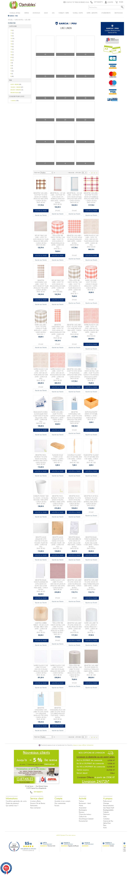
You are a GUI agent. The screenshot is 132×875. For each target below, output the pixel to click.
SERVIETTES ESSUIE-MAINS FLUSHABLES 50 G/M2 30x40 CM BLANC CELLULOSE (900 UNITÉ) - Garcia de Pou (41, 585)
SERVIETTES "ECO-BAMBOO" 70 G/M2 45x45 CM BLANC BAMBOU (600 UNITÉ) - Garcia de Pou (74, 500)
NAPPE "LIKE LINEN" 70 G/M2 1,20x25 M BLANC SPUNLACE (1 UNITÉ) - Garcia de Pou (91, 627)
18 (12, 52)
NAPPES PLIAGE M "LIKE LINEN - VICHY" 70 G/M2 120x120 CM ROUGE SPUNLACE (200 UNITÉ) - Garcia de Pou (57, 374)
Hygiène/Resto (106, 13)
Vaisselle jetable (14, 13)
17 (12, 49)
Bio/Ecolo (36, 13)
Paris (104, 825)
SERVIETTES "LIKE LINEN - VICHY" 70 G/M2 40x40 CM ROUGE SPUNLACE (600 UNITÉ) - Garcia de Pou (74, 240)
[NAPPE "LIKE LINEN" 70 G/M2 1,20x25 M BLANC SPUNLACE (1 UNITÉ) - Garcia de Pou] (91, 614)
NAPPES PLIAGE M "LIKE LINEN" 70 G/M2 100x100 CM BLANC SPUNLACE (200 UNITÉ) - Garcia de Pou (57, 670)
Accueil (10, 19)
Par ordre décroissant (54, 172)
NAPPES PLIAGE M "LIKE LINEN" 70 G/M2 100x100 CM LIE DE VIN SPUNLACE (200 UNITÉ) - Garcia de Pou (57, 584)
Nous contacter (35, 808)
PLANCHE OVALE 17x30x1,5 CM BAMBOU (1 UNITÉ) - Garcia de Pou (57, 458)
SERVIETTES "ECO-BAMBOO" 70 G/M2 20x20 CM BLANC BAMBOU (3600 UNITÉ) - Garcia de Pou (57, 500)
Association (82, 808)
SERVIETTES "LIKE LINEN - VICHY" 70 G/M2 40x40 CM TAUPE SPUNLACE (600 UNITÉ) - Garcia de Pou (74, 329)
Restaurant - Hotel (85, 803)
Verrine (26, 13)
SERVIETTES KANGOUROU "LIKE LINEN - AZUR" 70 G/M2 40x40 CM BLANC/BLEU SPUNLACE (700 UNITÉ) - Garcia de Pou (74, 417)
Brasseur (81, 812)
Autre (105, 827)
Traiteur (81, 801)
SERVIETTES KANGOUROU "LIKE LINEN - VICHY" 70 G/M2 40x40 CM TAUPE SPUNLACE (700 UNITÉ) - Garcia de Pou (40, 286)
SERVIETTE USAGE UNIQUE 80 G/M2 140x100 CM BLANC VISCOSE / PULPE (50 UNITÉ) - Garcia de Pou (40, 542)
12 (12, 35)
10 (12, 30)
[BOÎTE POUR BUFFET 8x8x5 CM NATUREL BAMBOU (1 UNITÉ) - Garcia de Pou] (91, 403)
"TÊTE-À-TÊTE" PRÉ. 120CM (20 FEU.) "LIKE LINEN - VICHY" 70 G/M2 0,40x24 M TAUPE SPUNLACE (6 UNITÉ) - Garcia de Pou (74, 287)
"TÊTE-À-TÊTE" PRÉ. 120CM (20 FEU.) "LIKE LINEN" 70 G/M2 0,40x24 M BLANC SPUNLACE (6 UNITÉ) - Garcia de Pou (57, 628)
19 (12, 54)
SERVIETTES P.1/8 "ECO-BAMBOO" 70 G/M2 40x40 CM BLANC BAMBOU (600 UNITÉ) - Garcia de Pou (91, 500)
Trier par (37, 172)
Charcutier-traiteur (85, 814)
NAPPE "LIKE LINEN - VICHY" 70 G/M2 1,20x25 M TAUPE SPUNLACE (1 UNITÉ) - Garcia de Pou (41, 329)
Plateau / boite (78, 13)
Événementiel (83, 821)
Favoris (57, 805)
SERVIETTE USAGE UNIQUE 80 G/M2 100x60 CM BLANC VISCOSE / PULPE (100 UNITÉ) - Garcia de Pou (58, 542)
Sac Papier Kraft (108, 808)
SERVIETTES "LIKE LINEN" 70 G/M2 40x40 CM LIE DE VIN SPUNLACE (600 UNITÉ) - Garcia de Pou (74, 584)
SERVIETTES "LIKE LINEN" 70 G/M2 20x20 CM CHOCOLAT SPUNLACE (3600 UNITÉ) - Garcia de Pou (91, 670)
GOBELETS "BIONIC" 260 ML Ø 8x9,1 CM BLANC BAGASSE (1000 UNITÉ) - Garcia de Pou (40, 499)
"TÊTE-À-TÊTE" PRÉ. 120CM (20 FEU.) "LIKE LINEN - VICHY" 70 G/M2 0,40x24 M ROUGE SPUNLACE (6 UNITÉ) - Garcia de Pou (57, 242)
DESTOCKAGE (119, 13)
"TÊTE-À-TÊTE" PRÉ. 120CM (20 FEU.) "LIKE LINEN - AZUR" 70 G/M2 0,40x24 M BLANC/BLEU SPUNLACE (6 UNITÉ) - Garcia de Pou (91, 374)
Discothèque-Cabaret (86, 819)
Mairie (81, 805)
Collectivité (82, 816)
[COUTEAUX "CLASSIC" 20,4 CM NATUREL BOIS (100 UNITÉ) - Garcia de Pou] (74, 446)
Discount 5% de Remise (37, 803)
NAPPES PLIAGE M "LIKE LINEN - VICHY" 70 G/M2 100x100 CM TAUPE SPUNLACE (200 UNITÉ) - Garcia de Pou (41, 374)
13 (12, 38)
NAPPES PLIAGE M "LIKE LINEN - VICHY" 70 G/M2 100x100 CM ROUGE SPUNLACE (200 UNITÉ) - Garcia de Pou (91, 330)
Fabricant (106, 814)
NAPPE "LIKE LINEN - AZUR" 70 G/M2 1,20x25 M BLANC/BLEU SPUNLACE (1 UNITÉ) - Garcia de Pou (57, 416)
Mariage (106, 803)
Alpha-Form (107, 823)
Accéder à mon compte (62, 801)
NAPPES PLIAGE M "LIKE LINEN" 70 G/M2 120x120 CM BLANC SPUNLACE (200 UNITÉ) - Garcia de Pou (41, 670)
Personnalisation (108, 805)
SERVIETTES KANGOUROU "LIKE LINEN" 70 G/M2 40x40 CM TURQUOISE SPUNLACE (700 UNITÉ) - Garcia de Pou (40, 713)
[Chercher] (122, 7)
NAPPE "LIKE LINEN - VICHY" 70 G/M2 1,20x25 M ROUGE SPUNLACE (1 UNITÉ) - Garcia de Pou (91, 285)
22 (12, 60)
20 (12, 57)
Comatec (106, 819)
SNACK (46, 13)
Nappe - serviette (92, 13)
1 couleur (15, 100)
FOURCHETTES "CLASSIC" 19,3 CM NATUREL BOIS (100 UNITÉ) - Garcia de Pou (91, 458)
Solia (104, 816)
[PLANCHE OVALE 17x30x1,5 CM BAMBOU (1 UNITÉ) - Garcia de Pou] (57, 446)
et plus (16, 92)
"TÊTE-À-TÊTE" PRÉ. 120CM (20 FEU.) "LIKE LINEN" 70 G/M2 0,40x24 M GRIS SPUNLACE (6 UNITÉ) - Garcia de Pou (74, 671)
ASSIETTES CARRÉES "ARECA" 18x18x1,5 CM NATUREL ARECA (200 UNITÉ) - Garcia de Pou (40, 627)
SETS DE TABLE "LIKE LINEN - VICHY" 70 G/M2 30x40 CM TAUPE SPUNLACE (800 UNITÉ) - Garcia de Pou (40, 240)
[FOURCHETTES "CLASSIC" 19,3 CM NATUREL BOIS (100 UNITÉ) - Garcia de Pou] (91, 446)
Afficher (78, 172)
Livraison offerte (35, 801)
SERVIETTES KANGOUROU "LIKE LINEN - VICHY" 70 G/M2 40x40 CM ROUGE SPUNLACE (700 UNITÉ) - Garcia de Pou (57, 331)
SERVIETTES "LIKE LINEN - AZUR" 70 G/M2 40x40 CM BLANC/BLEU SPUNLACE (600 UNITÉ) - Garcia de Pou (74, 373)
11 (12, 33)
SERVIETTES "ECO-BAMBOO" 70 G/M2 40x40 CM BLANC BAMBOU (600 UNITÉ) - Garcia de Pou (41, 459)
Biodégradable (108, 810)
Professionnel (107, 801)
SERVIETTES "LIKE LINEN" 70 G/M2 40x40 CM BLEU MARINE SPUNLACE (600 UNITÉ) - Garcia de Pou (91, 584)
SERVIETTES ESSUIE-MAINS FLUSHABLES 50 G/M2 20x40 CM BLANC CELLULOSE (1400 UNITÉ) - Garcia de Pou (91, 542)
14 (12, 41)
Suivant (96, 172)
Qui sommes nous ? (12, 805)
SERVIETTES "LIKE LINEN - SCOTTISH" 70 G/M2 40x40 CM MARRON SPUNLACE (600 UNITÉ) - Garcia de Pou (40, 197)
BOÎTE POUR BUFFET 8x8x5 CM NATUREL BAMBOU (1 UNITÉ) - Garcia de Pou (91, 415)
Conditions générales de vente (16, 801)
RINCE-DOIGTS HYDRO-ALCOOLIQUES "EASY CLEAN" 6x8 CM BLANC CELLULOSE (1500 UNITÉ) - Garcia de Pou (40, 417)
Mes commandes (60, 803)
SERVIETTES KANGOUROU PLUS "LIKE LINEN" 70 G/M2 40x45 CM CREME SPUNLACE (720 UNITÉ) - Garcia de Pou (57, 713)
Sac (53, 13)
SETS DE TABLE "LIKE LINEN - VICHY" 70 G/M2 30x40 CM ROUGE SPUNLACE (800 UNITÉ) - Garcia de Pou (57, 286)
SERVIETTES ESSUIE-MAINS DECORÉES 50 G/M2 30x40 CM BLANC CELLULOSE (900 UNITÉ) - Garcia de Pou (74, 542)
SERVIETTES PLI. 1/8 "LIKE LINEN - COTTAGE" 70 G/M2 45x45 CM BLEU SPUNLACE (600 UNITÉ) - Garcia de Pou (74, 197)
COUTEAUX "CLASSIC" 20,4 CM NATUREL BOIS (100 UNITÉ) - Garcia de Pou (74, 458)
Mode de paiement (12, 803)
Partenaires (33, 805)
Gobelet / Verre (64, 13)
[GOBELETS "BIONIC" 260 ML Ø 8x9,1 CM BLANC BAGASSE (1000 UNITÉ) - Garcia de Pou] (41, 487)
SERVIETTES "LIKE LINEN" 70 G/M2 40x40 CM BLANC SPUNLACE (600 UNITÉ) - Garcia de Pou (74, 627)
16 (12, 46)
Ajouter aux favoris (41, 215)
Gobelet (106, 812)
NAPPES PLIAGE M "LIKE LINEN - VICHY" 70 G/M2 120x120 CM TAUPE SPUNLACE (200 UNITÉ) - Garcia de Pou (91, 241)
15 (12, 44)
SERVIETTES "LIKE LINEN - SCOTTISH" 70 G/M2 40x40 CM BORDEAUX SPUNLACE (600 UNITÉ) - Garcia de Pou (91, 197)
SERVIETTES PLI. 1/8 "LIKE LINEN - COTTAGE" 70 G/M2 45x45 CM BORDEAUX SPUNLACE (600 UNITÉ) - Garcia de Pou (57, 198)
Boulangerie (83, 810)
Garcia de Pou (13, 15)
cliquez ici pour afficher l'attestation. (83, 745)
